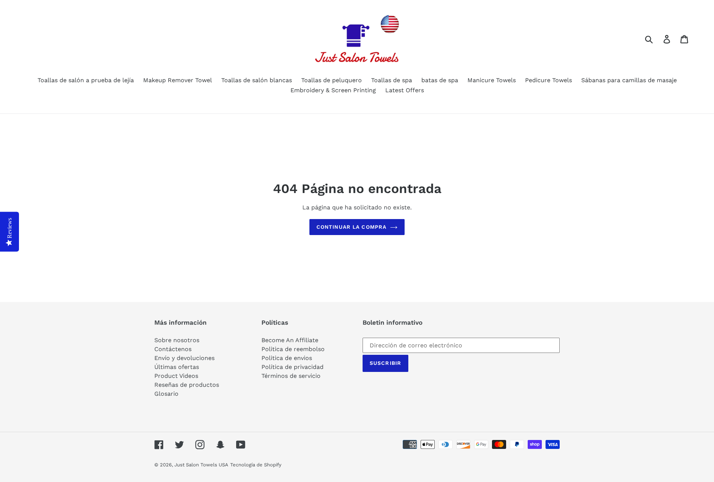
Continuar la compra (351, 227)
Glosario (166, 393)
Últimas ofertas (176, 366)
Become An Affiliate (289, 340)
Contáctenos (173, 349)
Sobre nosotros (176, 340)
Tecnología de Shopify (256, 464)
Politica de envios (286, 358)
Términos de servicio (291, 375)
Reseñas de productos (186, 384)
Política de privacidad (292, 366)
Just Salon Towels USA (201, 464)
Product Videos (176, 375)
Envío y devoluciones (184, 358)
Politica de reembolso (293, 349)
